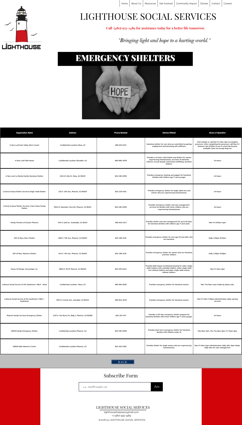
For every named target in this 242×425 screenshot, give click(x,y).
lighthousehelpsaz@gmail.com (121, 412)
